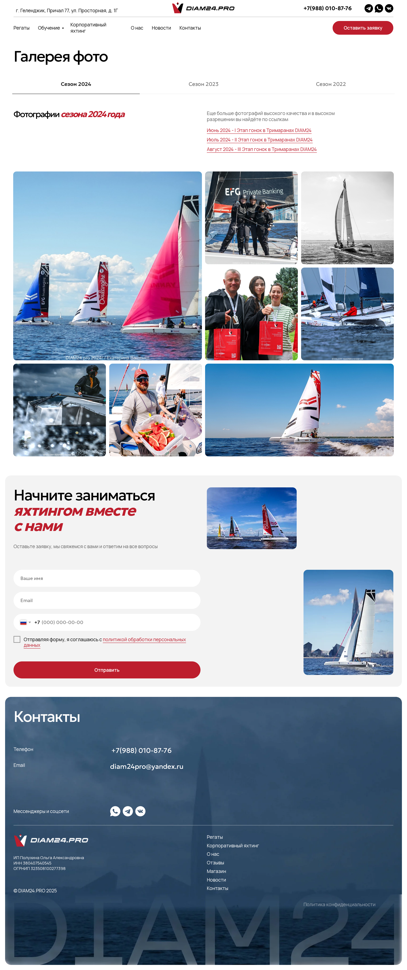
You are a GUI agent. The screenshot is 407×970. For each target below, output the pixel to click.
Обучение (49, 28)
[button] (363, 28)
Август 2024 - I (223, 149)
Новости (161, 27)
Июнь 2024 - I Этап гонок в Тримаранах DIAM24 (259, 130)
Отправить (107, 670)
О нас (137, 28)
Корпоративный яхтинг (88, 28)
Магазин (216, 871)
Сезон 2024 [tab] (76, 84)
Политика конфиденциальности (340, 904)
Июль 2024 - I (221, 139)
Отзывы (215, 862)
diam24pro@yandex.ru (146, 766)
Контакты (190, 27)
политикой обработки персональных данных (105, 642)
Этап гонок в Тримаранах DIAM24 (275, 139)
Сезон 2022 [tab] (331, 84)
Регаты (22, 28)
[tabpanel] (203, 138)
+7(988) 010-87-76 (328, 8)
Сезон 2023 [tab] (204, 84)
